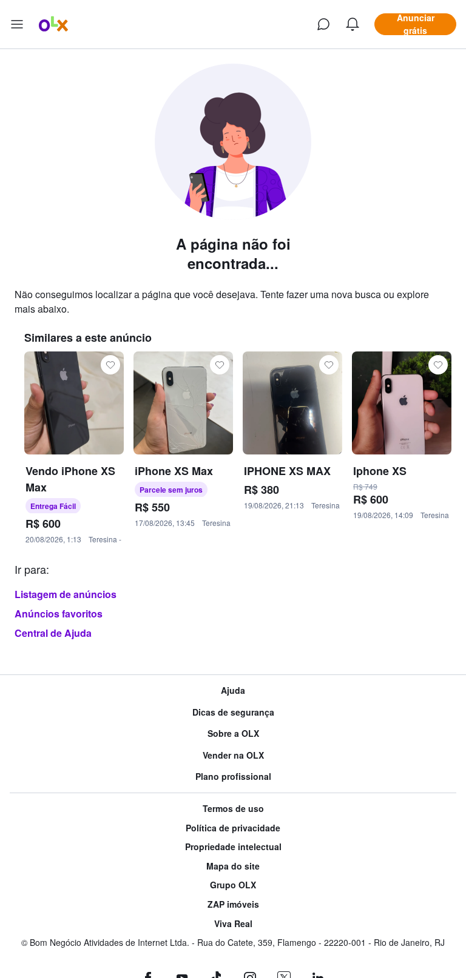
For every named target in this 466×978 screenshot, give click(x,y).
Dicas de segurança (233, 712)
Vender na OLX (233, 755)
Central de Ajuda (53, 633)
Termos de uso (233, 808)
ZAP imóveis (233, 904)
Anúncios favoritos (59, 613)
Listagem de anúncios (65, 594)
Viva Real (233, 924)
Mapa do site (233, 866)
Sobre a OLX (233, 733)
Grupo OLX (233, 885)
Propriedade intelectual (233, 847)
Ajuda (233, 690)
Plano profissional (233, 776)
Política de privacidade (233, 828)
